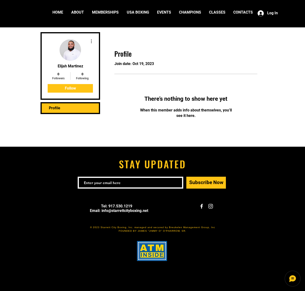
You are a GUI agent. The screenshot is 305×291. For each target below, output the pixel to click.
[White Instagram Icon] (211, 206)
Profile (54, 108)
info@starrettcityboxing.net (125, 210)
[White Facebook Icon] (201, 206)
